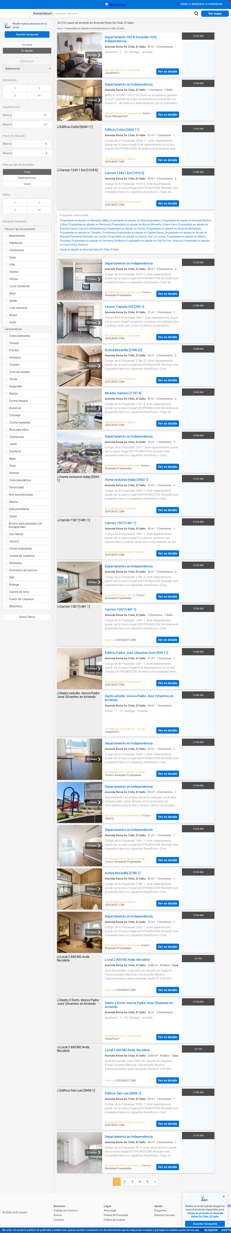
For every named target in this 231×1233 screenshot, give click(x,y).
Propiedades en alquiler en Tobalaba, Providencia (88, 232)
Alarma (13, 502)
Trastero (14, 364)
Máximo (7, 153)
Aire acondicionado (21, 494)
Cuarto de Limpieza (21, 599)
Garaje (13, 300)
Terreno (14, 272)
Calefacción (16, 437)
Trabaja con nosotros (66, 1210)
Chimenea (15, 563)
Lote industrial (18, 308)
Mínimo (7, 143)
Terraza (14, 343)
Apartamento (17, 235)
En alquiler (27, 50)
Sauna (13, 516)
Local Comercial (19, 286)
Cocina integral (18, 401)
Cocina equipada (19, 422)
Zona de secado (19, 372)
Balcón (13, 393)
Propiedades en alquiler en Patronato (89, 224)
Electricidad (16, 487)
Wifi (11, 577)
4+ (39, 95)
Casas (27, 183)
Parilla (13, 379)
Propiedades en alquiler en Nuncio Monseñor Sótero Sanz (144, 224)
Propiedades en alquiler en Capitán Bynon (140, 232)
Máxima (7, 124)
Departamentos (27, 177)
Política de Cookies (114, 1219)
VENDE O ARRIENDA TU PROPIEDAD (201, 4)
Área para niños (19, 429)
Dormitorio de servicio (23, 570)
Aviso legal (110, 1210)
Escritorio (15, 451)
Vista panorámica (20, 480)
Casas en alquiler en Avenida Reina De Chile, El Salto (89, 249)
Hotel (12, 322)
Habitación (16, 243)
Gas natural (16, 534)
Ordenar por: (27, 61)
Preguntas (160, 1210)
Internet (14, 473)
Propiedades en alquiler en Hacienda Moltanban (174, 228)
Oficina (13, 279)
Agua (12, 458)
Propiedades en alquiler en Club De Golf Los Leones (137, 236)
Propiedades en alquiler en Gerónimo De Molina (98, 240)
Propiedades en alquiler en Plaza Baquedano (135, 220)
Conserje (14, 415)
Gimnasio (15, 357)
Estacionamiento (19, 336)
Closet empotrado (20, 548)
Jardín (13, 444)
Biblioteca (15, 606)
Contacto (59, 1219)
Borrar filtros (27, 617)
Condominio (16, 250)
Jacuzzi (14, 541)
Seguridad (15, 386)
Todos (27, 171)
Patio (12, 465)
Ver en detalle (167, 71)
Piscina (14, 350)
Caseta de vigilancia (21, 556)
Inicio (60, 28)
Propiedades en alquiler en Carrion (126, 228)
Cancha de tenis (19, 592)
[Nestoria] (116, 4)
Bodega (14, 584)
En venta (27, 44)
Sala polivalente (19, 509)
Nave (12, 293)
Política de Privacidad (116, 1215)
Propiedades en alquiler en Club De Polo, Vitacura (154, 240)
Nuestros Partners (164, 1215)
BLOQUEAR (211, 1230)
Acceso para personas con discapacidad (25, 525)
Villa (12, 264)
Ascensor (15, 408)
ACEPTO (226, 1230)
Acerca (58, 1215)
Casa (12, 257)
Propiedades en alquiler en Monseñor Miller (84, 220)
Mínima (7, 115)
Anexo (13, 315)
